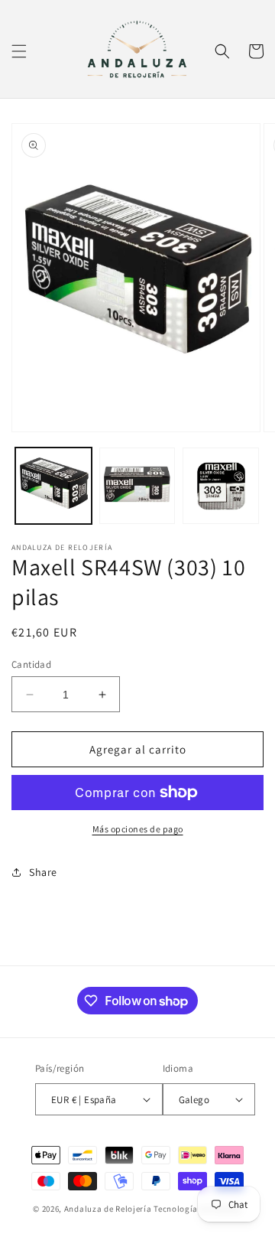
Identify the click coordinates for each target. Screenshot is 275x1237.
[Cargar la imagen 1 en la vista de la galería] (53, 486)
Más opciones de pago (137, 829)
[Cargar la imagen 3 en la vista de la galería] (221, 486)
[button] (19, 51)
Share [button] (43, 872)
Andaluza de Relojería (108, 1208)
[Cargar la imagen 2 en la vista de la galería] (137, 486)
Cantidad (31, 664)
